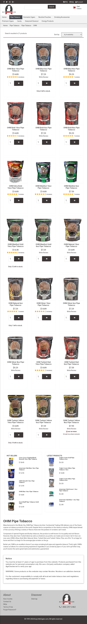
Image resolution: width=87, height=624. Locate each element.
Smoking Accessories (62, 17)
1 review (77, 77)
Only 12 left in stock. (15, 266)
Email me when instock (71, 434)
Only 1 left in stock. (15, 325)
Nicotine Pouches (45, 17)
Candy (19, 21)
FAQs (5, 604)
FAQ (66, 2)
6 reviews (20, 77)
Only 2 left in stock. (43, 91)
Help (72, 2)
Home (4, 17)
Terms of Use (8, 607)
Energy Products (48, 21)
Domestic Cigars (29, 17)
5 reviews (20, 136)
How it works (7, 599)
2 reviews (20, 253)
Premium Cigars (8, 21)
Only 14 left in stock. (15, 443)
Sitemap (34, 599)
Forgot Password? (9, 610)
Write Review (43, 77)
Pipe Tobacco (15, 17)
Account (80, 2)
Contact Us (7, 601)
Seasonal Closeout (31, 21)
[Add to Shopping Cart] (18, 83)
